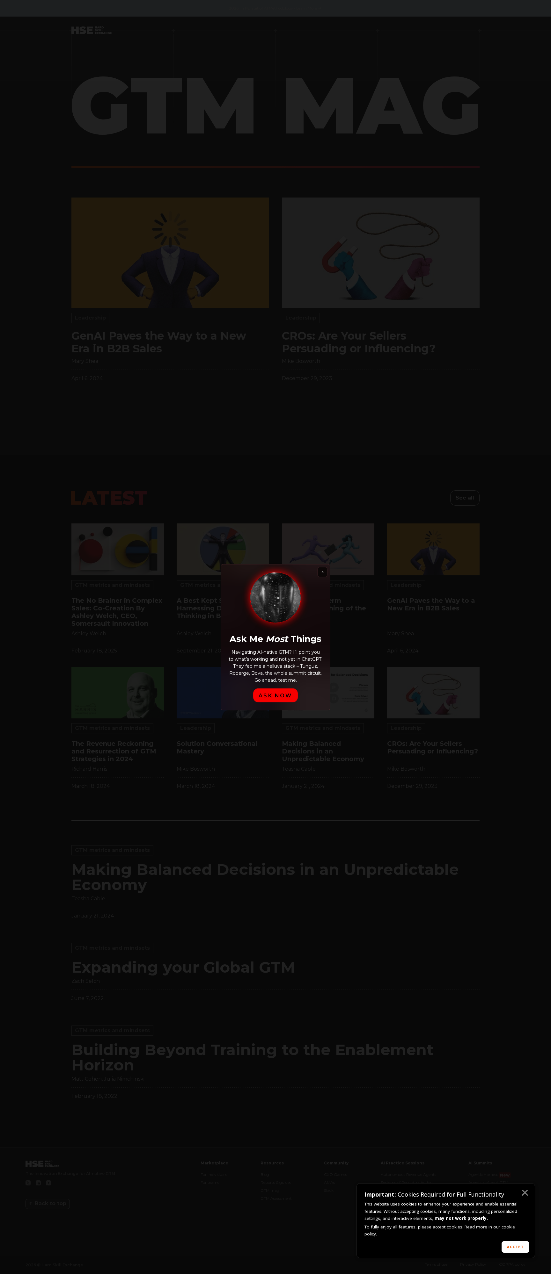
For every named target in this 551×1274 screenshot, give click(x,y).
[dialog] (445, 1220)
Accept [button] (515, 1247)
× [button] (524, 1194)
